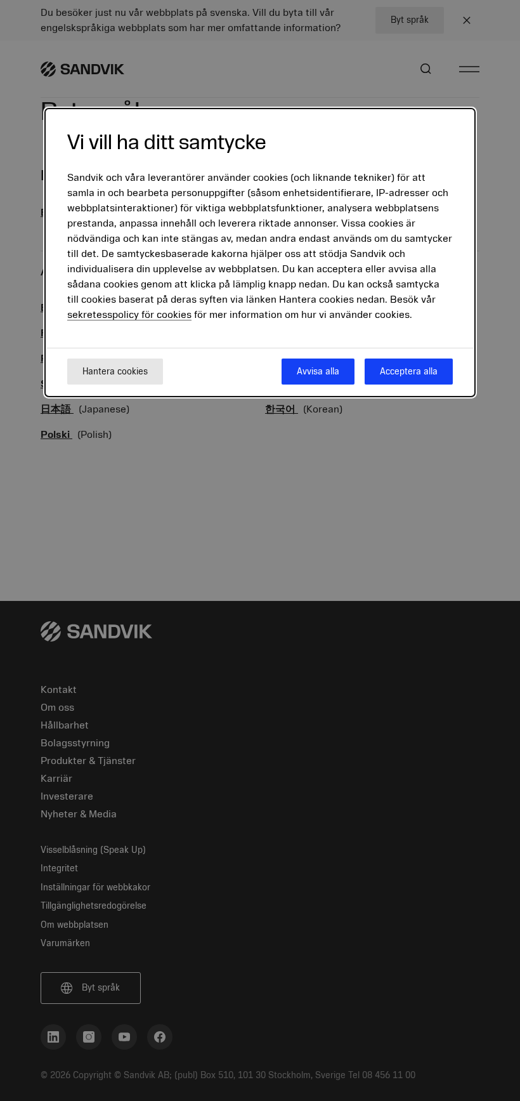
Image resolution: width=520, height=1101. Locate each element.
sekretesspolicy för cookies (129, 314)
